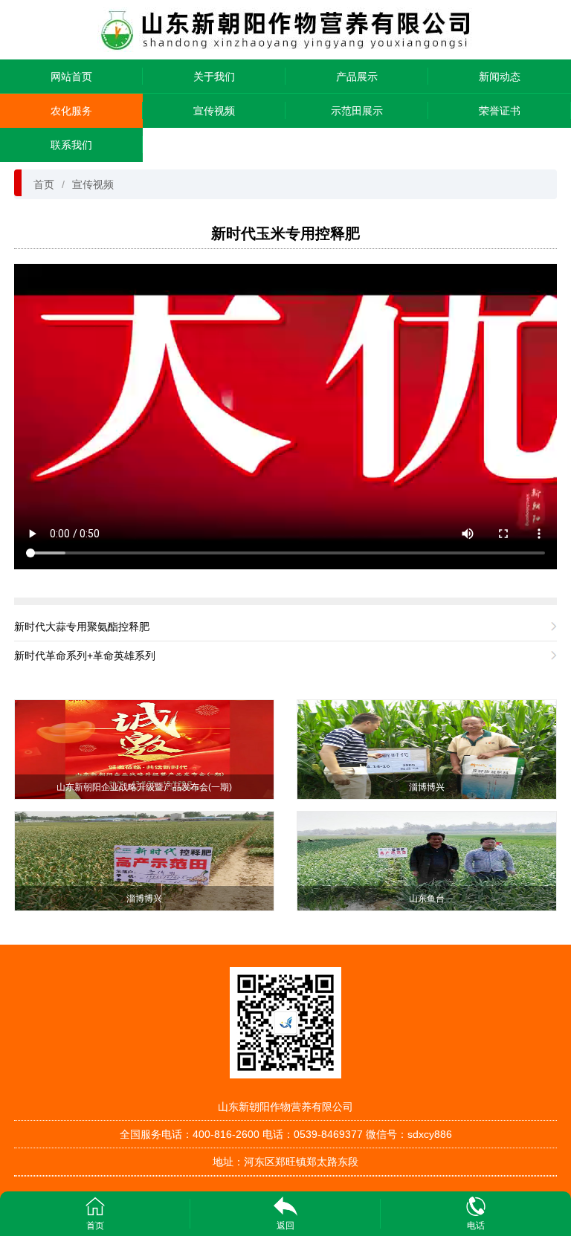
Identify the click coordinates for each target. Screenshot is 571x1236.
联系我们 (71, 145)
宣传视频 (214, 111)
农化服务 (71, 111)
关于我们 (214, 76)
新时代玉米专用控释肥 (285, 233)
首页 (43, 184)
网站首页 (71, 76)
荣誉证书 (499, 111)
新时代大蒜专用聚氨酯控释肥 (81, 626)
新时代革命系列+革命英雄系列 (84, 655)
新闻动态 (499, 76)
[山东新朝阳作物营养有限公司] (285, 28)
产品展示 (357, 76)
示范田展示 (357, 111)
